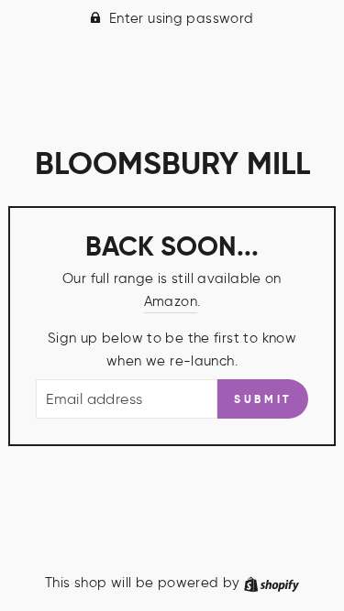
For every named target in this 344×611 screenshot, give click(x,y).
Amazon (170, 301)
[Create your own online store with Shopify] (271, 582)
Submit (263, 399)
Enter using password (181, 18)
